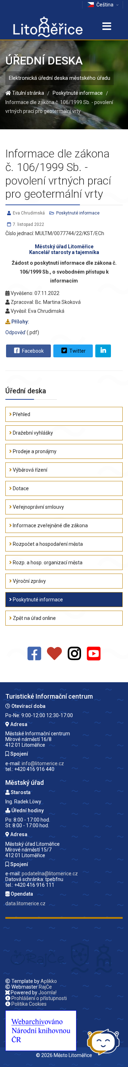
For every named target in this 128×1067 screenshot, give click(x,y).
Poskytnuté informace (78, 213)
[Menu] (107, 27)
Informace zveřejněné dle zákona (50, 525)
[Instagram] (74, 653)
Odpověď (15, 332)
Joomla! (47, 992)
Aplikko (49, 981)
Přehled (21, 414)
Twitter (77, 351)
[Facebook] (34, 653)
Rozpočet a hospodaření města (47, 544)
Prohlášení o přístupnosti (39, 998)
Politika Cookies (29, 1004)
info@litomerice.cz (43, 763)
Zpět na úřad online (34, 618)
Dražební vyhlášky (32, 433)
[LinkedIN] (103, 351)
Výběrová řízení (29, 470)
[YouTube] (94, 653)
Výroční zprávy (29, 581)
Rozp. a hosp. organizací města (47, 562)
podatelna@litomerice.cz (50, 873)
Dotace (20, 488)
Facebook (32, 351)
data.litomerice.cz (25, 903)
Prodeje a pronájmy (34, 451)
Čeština (104, 4)
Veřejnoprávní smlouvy (38, 507)
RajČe (45, 987)
